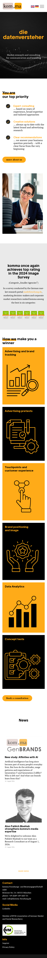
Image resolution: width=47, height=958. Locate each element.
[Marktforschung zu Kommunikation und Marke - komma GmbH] (19, 6)
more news (23, 870)
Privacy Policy (8, 947)
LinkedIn (6, 908)
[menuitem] (42, 6)
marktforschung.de (32, 291)
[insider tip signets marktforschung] (23, 314)
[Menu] (42, 6)
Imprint (5, 943)
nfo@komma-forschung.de (19, 898)
